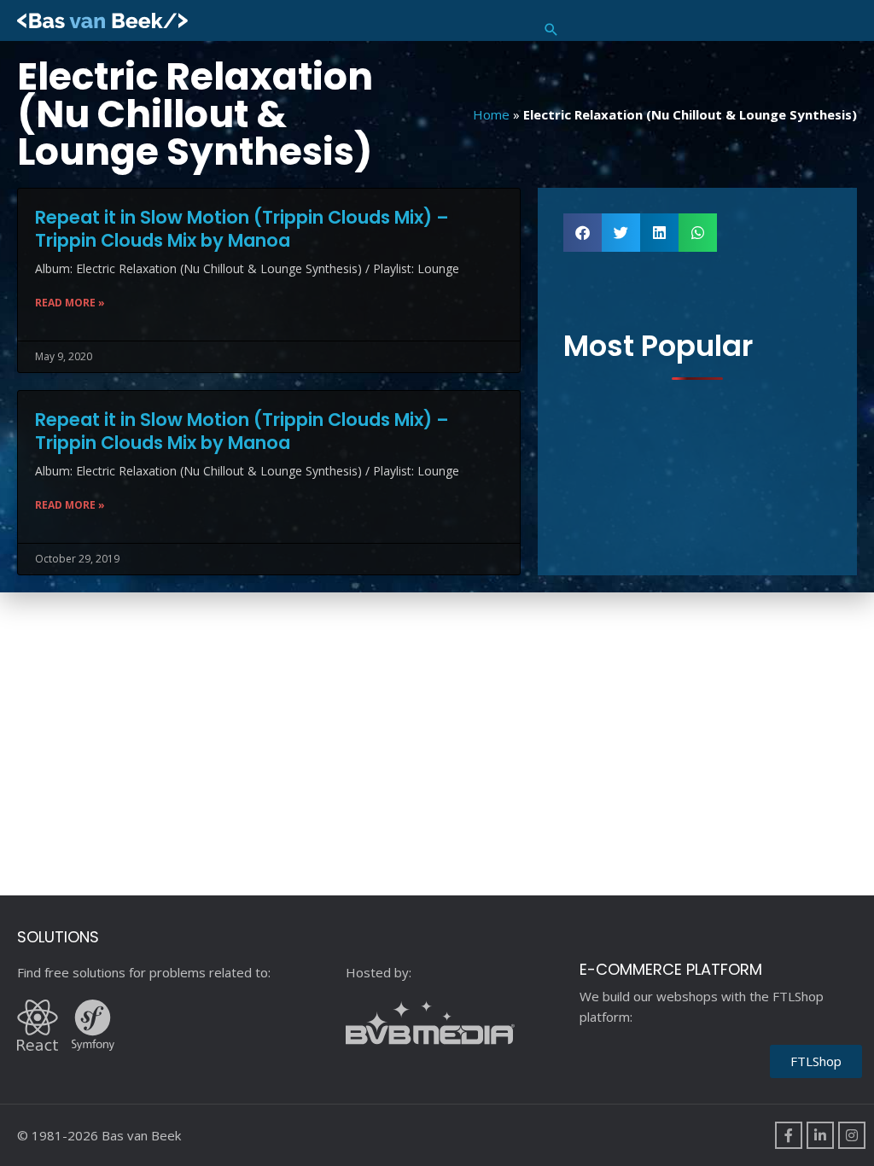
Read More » (70, 302)
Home (491, 114)
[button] (551, 29)
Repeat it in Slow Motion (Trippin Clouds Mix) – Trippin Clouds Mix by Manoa (242, 229)
